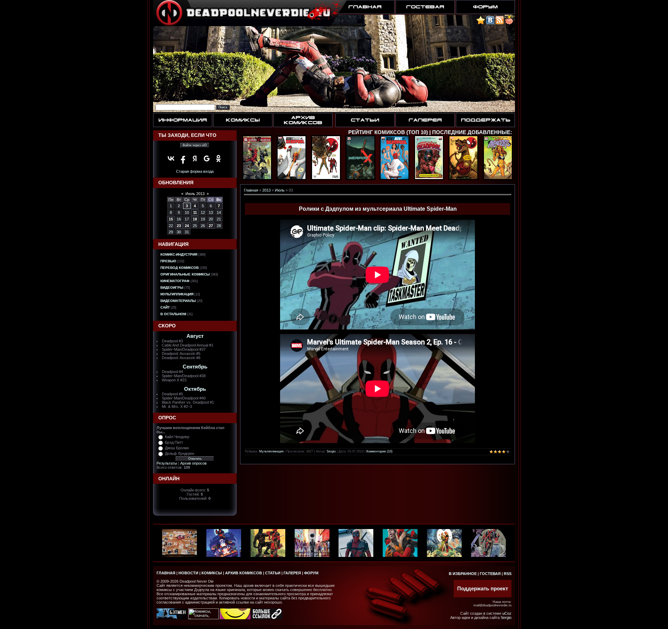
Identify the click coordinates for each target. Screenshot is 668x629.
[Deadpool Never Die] (480, 23)
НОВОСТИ (188, 573)
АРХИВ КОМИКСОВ (243, 573)
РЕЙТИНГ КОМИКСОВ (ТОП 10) (388, 132)
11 (195, 212)
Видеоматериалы (178, 301)
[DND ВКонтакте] (490, 23)
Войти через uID (195, 145)
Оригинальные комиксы (185, 274)
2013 (266, 190)
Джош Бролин (177, 448)
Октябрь (195, 389)
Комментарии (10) (379, 451)
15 (171, 219)
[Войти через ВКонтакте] (171, 158)
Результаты (167, 463)
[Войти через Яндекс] (195, 158)
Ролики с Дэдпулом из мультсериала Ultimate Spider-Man (378, 209)
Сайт (165, 307)
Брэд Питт (174, 442)
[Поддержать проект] (509, 23)
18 (195, 219)
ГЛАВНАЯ (166, 573)
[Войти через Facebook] (183, 158)
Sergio (331, 451)
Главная (251, 190)
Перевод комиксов (179, 268)
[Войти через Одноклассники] (218, 158)
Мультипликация (176, 294)
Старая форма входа (195, 171)
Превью (168, 261)
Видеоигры (171, 287)
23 (179, 226)
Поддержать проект (482, 588)
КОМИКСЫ (211, 573)
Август (195, 336)
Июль (280, 190)
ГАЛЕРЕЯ (292, 573)
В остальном (173, 314)
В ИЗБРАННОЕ (463, 574)
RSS (507, 574)
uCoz (506, 613)
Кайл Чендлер (177, 437)
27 (211, 226)
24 (187, 226)
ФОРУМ (311, 573)
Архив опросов (193, 463)
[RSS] (499, 23)
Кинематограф (175, 281)
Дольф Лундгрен (179, 453)
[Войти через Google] (206, 158)
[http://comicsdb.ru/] (235, 618)
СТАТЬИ (272, 573)
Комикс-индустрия (178, 254)
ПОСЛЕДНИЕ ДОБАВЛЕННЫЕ (471, 132)
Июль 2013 (195, 194)
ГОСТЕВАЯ (490, 574)
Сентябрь (195, 367)
